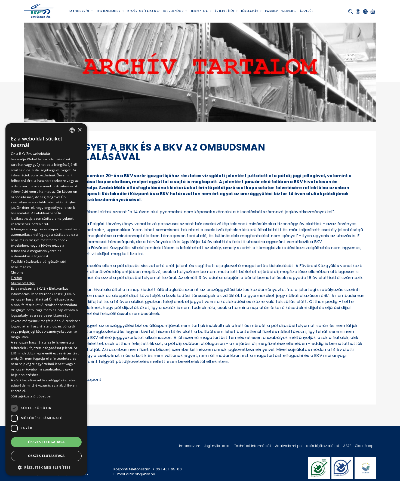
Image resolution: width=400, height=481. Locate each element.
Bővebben (44, 396)
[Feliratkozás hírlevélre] (372, 11)
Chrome (17, 272)
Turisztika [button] (199, 11)
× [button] (80, 130)
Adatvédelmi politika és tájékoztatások (307, 445)
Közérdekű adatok (143, 11)
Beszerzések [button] (173, 11)
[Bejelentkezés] (358, 11)
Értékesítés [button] (225, 11)
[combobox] (72, 130)
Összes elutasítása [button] (46, 456)
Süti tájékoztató (23, 396)
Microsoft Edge (23, 283)
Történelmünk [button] (109, 11)
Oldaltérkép (364, 445)
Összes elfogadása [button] (46, 441)
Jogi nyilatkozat (218, 445)
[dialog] (46, 299)
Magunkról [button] (79, 11)
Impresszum (190, 445)
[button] (350, 11)
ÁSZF (347, 445)
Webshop (288, 11)
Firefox (16, 277)
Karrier (271, 11)
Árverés (306, 11)
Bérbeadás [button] (250, 11)
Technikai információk (253, 445)
